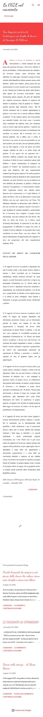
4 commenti (19, 605)
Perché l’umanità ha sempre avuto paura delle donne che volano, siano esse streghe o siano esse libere (21, 576)
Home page (8, 16)
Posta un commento (24, 694)
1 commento (20, 648)
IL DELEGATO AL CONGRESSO (21, 622)
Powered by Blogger (22, 710)
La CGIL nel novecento (13, 7)
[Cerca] (33, 4)
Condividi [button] (32, 489)
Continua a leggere (12, 608)
